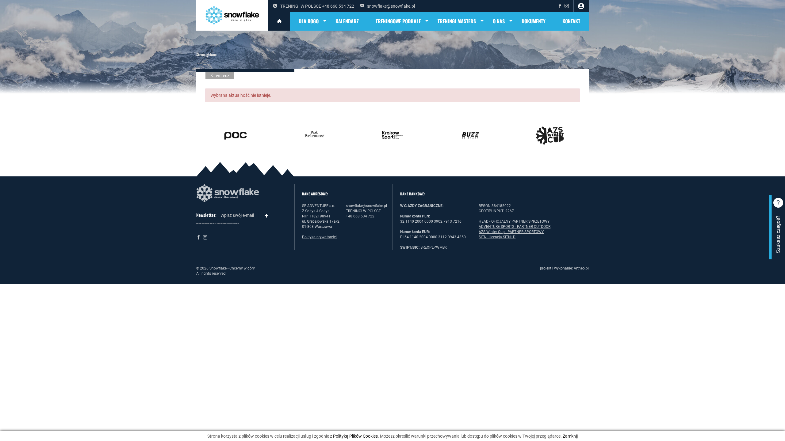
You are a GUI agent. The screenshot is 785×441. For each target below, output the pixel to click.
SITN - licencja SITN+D (497, 237)
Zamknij (570, 436)
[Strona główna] (279, 21)
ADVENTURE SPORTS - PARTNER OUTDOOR (514, 226)
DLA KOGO (309, 21)
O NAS (499, 21)
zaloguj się (581, 6)
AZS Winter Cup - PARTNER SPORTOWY (511, 232)
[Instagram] (567, 6)
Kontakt (571, 21)
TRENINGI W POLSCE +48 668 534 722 (317, 6)
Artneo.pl (581, 268)
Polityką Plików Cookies (355, 436)
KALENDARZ (347, 21)
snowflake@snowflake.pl (391, 6)
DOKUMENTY (534, 21)
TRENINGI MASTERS (457, 21)
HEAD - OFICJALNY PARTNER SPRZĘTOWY (514, 221)
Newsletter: (206, 215)
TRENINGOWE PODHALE (398, 21)
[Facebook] (560, 6)
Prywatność (229, 223)
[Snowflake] (232, 15)
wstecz (222, 75)
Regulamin (236, 223)
